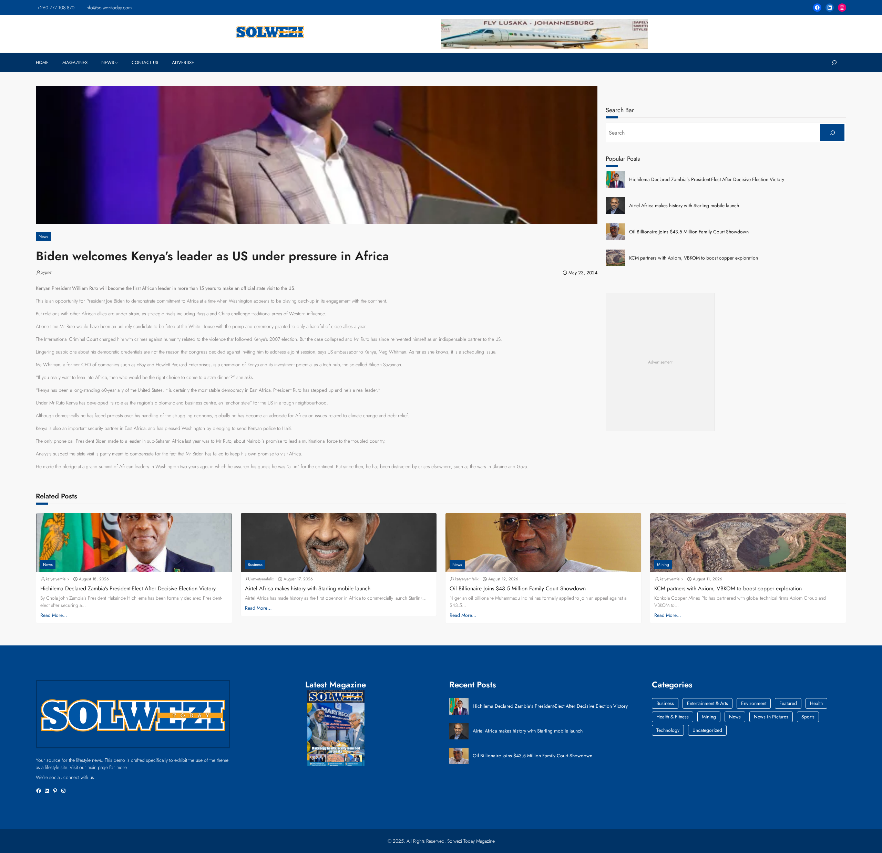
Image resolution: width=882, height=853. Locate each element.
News (43, 236)
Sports (807, 716)
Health (816, 703)
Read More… (53, 615)
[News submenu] (116, 62)
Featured (788, 703)
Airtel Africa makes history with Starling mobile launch (684, 206)
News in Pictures (771, 716)
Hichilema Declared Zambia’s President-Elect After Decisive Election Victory (706, 179)
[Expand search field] (834, 62)
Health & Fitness (672, 716)
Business (255, 564)
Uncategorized (707, 730)
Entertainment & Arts (707, 703)
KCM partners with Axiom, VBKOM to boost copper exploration (693, 258)
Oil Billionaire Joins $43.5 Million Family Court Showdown (689, 232)
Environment (753, 703)
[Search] (832, 132)
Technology (667, 730)
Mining (663, 564)
